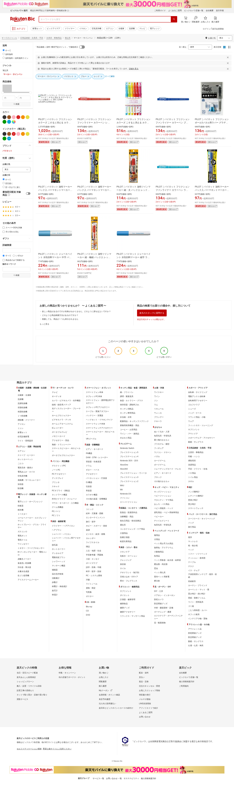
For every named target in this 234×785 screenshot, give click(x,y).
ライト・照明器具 (25, 441)
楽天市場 (220, 10)
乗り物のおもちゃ (161, 440)
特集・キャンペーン (67, 673)
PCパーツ (56, 511)
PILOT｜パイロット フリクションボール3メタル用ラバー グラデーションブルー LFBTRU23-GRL (212, 122)
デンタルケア (57, 553)
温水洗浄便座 (57, 574)
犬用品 (157, 539)
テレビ (142, 28)
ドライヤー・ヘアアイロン (63, 526)
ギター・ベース (92, 470)
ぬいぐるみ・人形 (161, 432)
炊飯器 (20, 506)
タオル (191, 481)
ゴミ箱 (191, 606)
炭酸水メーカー (24, 559)
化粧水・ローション (128, 556)
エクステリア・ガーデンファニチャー (168, 617)
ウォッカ (158, 413)
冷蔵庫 (121, 28)
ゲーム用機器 (57, 507)
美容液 (123, 564)
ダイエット (125, 595)
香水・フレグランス (128, 581)
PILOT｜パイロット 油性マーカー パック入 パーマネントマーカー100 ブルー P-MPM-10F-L (212, 190)
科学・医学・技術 (93, 571)
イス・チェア (194, 570)
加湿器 (20, 484)
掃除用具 (192, 461)
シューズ (192, 409)
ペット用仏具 (160, 572)
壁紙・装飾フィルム (196, 598)
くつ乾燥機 (22, 416)
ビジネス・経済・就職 (95, 534)
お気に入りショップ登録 (149, 690)
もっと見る (44, 324)
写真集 (89, 592)
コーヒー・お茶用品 (128, 429)
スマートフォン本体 (94, 392)
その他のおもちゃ (161, 481)
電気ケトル (22, 540)
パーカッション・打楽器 (96, 478)
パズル (157, 456)
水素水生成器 (23, 571)
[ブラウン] (9, 117)
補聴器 (55, 570)
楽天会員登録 (218, 29)
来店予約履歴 (104, 699)
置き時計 (192, 504)
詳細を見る (133, 69)
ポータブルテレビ (59, 432)
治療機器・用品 (126, 516)
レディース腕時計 (195, 496)
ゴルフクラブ (194, 405)
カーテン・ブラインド (197, 585)
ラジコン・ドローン (162, 452)
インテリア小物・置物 (197, 618)
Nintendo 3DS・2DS (129, 461)
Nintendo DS (125, 494)
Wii (121, 490)
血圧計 (55, 590)
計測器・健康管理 (127, 599)
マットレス (193, 541)
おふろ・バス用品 (161, 504)
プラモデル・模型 (161, 444)
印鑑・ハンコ (194, 456)
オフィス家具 (194, 614)
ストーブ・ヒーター (26, 455)
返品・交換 (144, 681)
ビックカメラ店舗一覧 (193, 10)
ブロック (158, 477)
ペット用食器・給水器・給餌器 (167, 560)
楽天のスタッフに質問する (151, 313)
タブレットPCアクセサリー (98, 407)
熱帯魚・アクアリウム (163, 548)
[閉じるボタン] (228, 57)
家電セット (37, 28)
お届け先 (6, 164)
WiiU (122, 485)
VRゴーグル (91, 439)
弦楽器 (89, 486)
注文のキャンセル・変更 (149, 686)
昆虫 (156, 568)
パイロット (7, 151)
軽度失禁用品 (125, 541)
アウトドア (193, 434)
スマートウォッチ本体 (95, 424)
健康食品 (124, 603)
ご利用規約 (184, 686)
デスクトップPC (59, 466)
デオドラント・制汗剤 (129, 572)
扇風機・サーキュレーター (29, 480)
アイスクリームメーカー (28, 580)
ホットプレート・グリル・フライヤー (32, 526)
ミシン (20, 428)
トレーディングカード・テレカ (167, 469)
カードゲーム (160, 461)
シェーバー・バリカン (61, 534)
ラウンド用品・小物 (196, 417)
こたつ (20, 463)
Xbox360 (124, 469)
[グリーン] (4, 122)
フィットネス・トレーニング (200, 425)
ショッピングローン (25, 681)
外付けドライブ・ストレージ (64, 499)
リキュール (159, 409)
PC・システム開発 (94, 575)
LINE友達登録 (145, 703)
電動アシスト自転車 (196, 396)
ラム (156, 405)
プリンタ (56, 482)
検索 (17, 104)
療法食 (157, 581)
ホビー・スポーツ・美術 (96, 526)
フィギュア (159, 448)
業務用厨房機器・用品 (129, 425)
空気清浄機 (96, 28)
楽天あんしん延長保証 (26, 677)
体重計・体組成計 (59, 586)
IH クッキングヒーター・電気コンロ (32, 553)
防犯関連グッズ (195, 633)
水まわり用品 (125, 438)
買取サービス (22, 699)
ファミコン (125, 498)
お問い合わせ (144, 717)
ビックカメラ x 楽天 (19, 10)
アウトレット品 (195, 629)
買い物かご (103, 673)
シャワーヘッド (58, 561)
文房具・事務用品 (54, 38)
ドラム (89, 466)
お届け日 (6, 175)
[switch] (28, 193)
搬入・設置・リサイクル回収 (29, 686)
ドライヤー (69, 28)
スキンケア (125, 552)
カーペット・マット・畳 (198, 589)
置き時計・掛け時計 (196, 594)
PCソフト (56, 515)
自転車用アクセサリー (197, 400)
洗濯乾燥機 (22, 403)
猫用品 (157, 535)
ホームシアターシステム (62, 424)
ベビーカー (159, 516)
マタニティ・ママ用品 (163, 500)
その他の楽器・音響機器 (96, 499)
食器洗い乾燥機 (24, 563)
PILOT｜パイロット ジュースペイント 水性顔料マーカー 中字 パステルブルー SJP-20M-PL (55, 257)
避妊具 (123, 525)
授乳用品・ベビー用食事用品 (166, 512)
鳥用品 (157, 556)
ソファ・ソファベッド (197, 554)
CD (87, 611)
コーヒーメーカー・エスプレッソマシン (32, 519)
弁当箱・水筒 (125, 417)
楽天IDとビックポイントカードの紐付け (116, 708)
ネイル (123, 568)
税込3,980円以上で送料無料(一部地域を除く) (49, 10)
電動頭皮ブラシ (58, 557)
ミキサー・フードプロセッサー (31, 548)
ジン (156, 400)
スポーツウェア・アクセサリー (201, 438)
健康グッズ (125, 608)
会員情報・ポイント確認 (109, 695)
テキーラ (158, 421)
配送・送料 (144, 673)
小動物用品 (159, 552)
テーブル (192, 562)
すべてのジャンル (9, 38)
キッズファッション (162, 492)
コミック (90, 509)
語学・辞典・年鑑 (93, 567)
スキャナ (56, 486)
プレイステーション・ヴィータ (133, 473)
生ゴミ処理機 (23, 575)
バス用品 (192, 473)
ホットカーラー (58, 549)
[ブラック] (4, 117)
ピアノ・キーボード (94, 449)
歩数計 (55, 582)
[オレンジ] (23, 117)
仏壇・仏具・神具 (195, 645)
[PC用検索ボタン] (174, 19)
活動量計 (56, 578)
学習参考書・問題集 (94, 555)
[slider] (2, 92)
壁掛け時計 (193, 500)
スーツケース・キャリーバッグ (201, 519)
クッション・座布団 (196, 558)
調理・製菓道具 (126, 396)
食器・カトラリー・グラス (131, 400)
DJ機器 (89, 482)
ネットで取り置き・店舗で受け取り (32, 695)
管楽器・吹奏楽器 (93, 461)
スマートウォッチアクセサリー (99, 428)
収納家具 (192, 581)
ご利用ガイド (160, 10)
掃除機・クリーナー (26, 420)
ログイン (206, 29)
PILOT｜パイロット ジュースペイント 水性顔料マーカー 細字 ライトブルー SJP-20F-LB (133, 257)
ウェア (191, 421)
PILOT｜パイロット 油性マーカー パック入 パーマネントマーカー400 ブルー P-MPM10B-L (94, 190)
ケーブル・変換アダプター (97, 411)
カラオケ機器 (91, 495)
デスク (191, 566)
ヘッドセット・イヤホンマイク (99, 420)
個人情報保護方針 (186, 681)
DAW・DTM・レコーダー (97, 457)
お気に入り (103, 677)
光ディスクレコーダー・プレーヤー (66, 410)
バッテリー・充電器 (94, 415)
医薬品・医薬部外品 (128, 512)
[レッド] (18, 117)
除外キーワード (9, 264)
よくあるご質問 (175, 10)
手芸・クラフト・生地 (197, 469)
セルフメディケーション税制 (29, 749)
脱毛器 (55, 545)
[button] (7, 89)
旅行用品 (192, 527)
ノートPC (56, 470)
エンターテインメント (95, 517)
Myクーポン (104, 690)
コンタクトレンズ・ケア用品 (132, 529)
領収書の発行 (144, 695)
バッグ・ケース (195, 413)
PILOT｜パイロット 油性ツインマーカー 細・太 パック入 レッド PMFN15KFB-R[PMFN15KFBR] (133, 190)
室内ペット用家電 (161, 577)
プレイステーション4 (129, 456)
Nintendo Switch (127, 448)
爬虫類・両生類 (160, 564)
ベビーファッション (162, 496)
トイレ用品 (193, 477)
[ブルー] (9, 122)
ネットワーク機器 (59, 495)
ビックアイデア (53, 28)
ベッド (191, 550)
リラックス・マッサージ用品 (132, 616)
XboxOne (124, 465)
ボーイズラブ (91, 563)
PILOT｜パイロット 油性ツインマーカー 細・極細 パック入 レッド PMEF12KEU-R (94, 257)
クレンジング (125, 560)
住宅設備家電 (23, 436)
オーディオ (56, 396)
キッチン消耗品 (126, 409)
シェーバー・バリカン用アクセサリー (66, 539)
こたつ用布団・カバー (197, 610)
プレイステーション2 (129, 481)
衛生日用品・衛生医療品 (130, 521)
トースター (22, 514)
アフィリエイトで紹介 (148, 708)
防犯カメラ (159, 599)
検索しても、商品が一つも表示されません (60, 319)
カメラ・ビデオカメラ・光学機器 (66, 400)
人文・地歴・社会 (93, 551)
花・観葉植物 (160, 623)
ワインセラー (23, 544)
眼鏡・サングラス (195, 442)
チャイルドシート (161, 521)
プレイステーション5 (129, 452)
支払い (142, 677)
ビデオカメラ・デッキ (61, 420)
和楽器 (89, 490)
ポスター (90, 596)
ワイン (157, 396)
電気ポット (22, 536)
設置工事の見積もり (25, 690)
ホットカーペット (25, 459)
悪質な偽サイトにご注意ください (57, 749)
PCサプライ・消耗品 (61, 490)
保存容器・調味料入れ (129, 405)
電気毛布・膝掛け (25, 468)
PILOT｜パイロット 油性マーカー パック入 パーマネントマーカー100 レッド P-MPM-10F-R (55, 190)
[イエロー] (27, 117)
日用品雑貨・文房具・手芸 (31, 38)
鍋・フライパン (126, 392)
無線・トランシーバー (61, 444)
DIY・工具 (158, 591)
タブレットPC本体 (94, 396)
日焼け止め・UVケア (129, 577)
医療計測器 (125, 537)
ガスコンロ (22, 531)
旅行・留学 (91, 522)
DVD (88, 615)
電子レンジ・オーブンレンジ (30, 501)
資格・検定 (91, 588)
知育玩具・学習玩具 (162, 436)
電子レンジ (155, 28)
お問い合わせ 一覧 (114, 778)
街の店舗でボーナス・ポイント (72, 677)
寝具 (190, 537)
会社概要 (209, 10)
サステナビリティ (131, 778)
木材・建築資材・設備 (163, 608)
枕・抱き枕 (193, 545)
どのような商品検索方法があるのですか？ (60, 315)
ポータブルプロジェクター (63, 455)
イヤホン (83, 28)
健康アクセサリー (127, 612)
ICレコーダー (57, 428)
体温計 (55, 595)
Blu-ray (89, 607)
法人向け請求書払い (107, 703)
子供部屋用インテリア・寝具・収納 (202, 575)
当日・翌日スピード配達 (27, 673)
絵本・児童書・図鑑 (94, 513)
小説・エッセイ (92, 559)
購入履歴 (102, 686)
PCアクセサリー (59, 474)
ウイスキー (159, 392)
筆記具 (68, 38)
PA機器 (89, 453)
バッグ (191, 523)
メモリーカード (58, 436)
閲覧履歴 (102, 681)
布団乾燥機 (22, 412)
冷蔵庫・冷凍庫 (24, 395)
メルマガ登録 (144, 699)
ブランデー (159, 417)
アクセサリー (91, 474)
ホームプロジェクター (61, 415)
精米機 (20, 510)
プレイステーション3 (129, 477)
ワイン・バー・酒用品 (129, 434)
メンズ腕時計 (194, 492)
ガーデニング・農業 (162, 612)
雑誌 (88, 546)
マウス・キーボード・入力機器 (65, 503)
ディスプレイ (57, 478)
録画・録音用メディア (61, 405)
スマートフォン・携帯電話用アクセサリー (100, 401)
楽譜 (88, 530)
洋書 (88, 580)
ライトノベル (91, 584)
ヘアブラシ (56, 530)
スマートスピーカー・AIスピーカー (66, 449)
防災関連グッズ (160, 603)
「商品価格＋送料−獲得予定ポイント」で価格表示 (56, 47)
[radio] (4, 50)
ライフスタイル (92, 542)
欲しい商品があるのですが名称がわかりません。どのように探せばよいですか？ (76, 311)
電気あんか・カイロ (26, 472)
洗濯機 (132, 28)
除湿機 (20, 488)
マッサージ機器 (58, 566)
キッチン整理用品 (127, 413)
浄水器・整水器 (24, 567)
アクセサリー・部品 (60, 440)
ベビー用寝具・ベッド (163, 508)
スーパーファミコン (128, 502)
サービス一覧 (98, 778)
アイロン (21, 424)
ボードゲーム (160, 465)
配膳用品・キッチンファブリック (134, 421)
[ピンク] (14, 117)
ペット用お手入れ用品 (163, 543)
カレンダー (91, 538)
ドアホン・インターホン (164, 595)
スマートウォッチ (195, 508)
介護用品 (124, 533)
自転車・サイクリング (197, 392)
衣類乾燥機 (22, 407)
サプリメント (125, 591)
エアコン (110, 28)
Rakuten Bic (22, 19)
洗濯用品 (192, 465)
